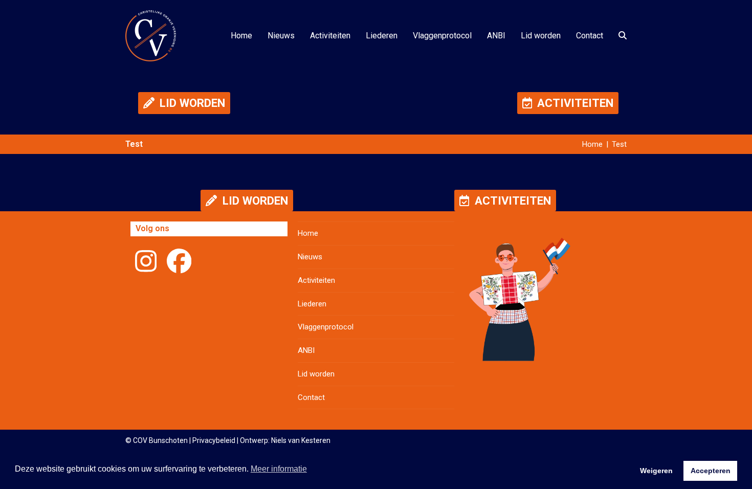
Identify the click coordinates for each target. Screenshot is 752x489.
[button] (622, 36)
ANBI (306, 350)
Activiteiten (316, 280)
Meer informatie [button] (279, 468)
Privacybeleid (213, 440)
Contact (311, 397)
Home (308, 233)
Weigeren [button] (656, 470)
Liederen (312, 303)
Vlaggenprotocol (325, 326)
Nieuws (310, 256)
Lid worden (316, 374)
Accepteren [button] (711, 470)
